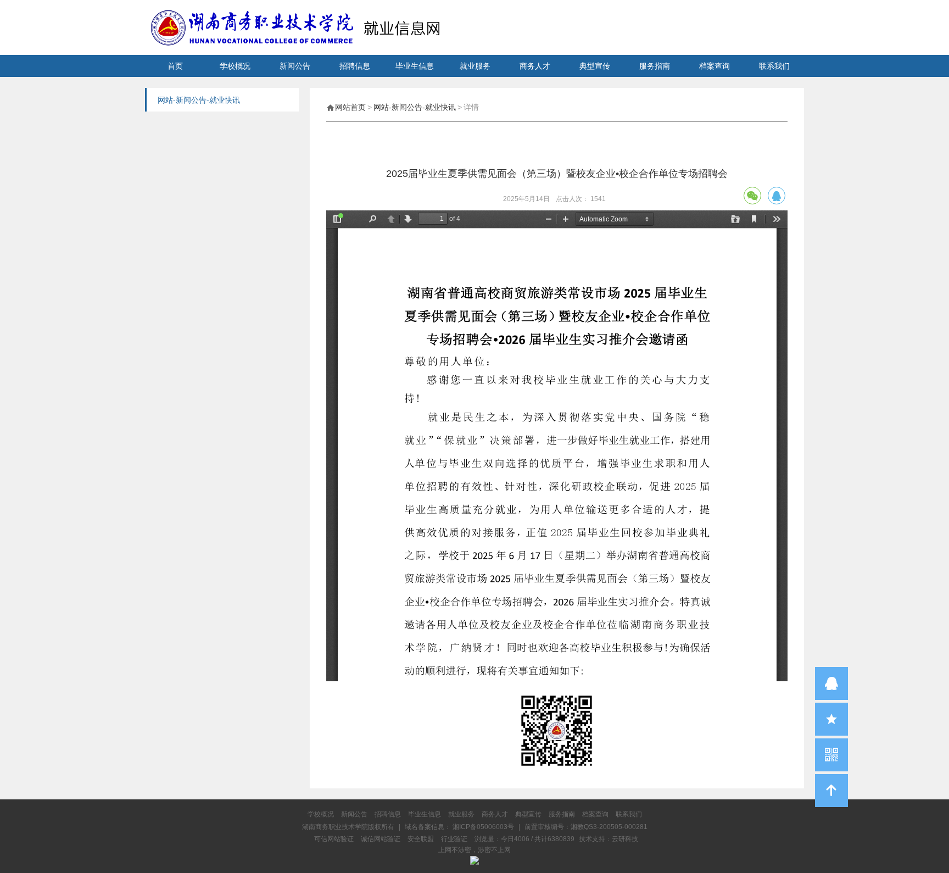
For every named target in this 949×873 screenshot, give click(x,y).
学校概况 (235, 66)
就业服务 (475, 66)
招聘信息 (354, 66)
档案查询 (714, 66)
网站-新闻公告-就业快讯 (414, 107)
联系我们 (774, 66)
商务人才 (535, 66)
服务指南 (654, 66)
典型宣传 (594, 66)
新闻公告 (295, 66)
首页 (175, 66)
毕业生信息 (414, 66)
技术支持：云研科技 (608, 839)
